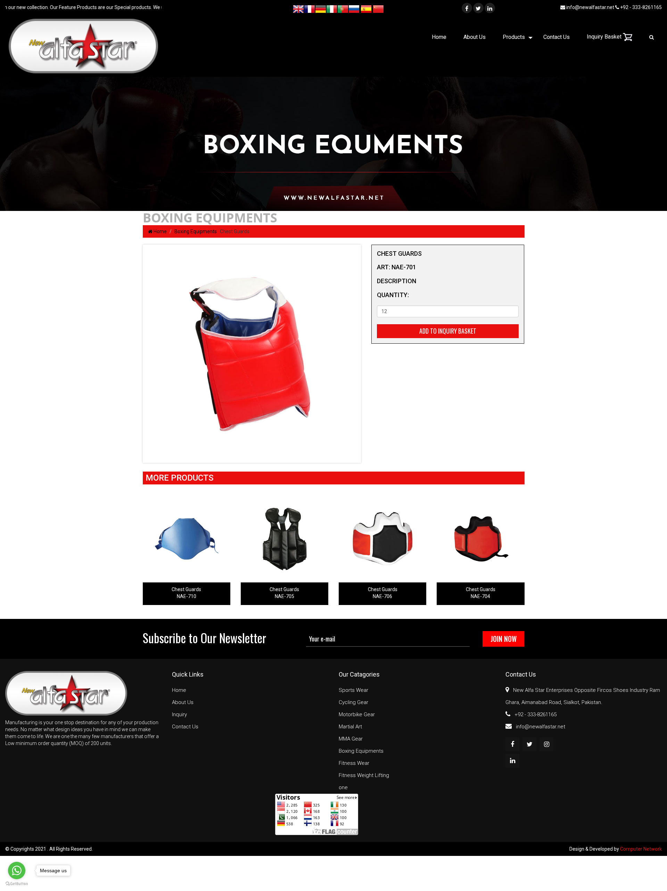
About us (474, 37)
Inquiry (179, 714)
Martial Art (350, 727)
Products (514, 37)
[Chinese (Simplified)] (378, 8)
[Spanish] (366, 8)
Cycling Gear (353, 702)
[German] (320, 8)
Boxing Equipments (196, 231)
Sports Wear (353, 690)
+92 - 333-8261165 (640, 7)
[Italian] (331, 8)
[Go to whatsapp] (16, 870)
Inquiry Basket (605, 36)
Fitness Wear (354, 763)
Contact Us (185, 727)
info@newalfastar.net (589, 7)
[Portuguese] (342, 8)
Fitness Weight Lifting (364, 775)
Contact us (556, 37)
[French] (309, 8)
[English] (298, 8)
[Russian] (354, 8)
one (343, 787)
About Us (182, 702)
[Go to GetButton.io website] (17, 884)
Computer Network (641, 849)
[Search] (651, 37)
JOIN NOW (504, 638)
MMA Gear (351, 739)
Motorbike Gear (357, 714)
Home (439, 37)
